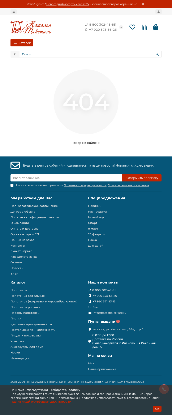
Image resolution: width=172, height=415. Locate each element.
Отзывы (16, 262)
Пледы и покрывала (25, 335)
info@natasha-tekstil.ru (109, 312)
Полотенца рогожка (25, 307)
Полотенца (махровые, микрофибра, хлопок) (44, 301)
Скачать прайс (21, 251)
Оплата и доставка (24, 228)
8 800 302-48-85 (102, 24)
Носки (15, 352)
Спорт (92, 223)
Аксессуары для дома (26, 346)
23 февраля (96, 234)
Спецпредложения (106, 198)
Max (96, 307)
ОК (157, 408)
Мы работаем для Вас (31, 198)
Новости (16, 268)
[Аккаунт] (158, 11)
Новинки (94, 206)
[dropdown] (13, 11)
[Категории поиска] (15, 54)
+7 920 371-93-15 (104, 301)
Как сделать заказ (23, 256)
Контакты (17, 245)
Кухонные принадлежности (31, 324)
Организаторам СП (24, 234)
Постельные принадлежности (33, 329)
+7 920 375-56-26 (103, 30)
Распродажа (97, 211)
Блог (14, 273)
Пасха (92, 240)
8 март (93, 228)
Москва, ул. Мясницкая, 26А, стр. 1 (118, 329)
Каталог (18, 282)
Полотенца (18, 290)
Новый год (96, 217)
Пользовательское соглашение (34, 206)
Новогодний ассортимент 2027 (67, 4)
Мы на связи (100, 355)
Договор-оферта (22, 211)
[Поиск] (157, 54)
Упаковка (17, 341)
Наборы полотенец (24, 312)
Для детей (95, 245)
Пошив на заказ (22, 240)
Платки (15, 318)
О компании (19, 223)
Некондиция (19, 358)
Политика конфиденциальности (34, 217)
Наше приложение (102, 369)
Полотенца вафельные (27, 295)
